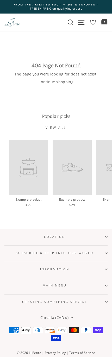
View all (56, 127)
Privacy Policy (55, 352)
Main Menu (55, 285)
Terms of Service (82, 352)
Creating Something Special (54, 302)
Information (54, 269)
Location (54, 237)
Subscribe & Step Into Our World (55, 253)
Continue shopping (56, 81)
